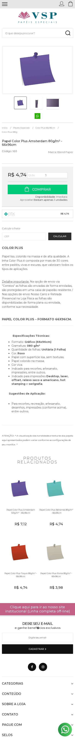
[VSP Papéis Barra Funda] (37, 18)
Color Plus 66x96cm (45, 127)
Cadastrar (37, 649)
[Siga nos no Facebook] (32, 667)
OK (59, 236)
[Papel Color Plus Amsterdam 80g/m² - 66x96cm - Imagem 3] (52, 103)
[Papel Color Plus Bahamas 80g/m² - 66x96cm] (55, 501)
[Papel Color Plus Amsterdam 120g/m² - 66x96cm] (20, 501)
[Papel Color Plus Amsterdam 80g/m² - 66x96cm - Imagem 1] (20, 103)
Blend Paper (65, 152)
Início (5, 127)
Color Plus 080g (9, 132)
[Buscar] (67, 33)
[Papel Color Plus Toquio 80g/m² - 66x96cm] (20, 565)
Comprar (41, 189)
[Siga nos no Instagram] (43, 667)
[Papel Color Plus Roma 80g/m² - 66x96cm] (55, 565)
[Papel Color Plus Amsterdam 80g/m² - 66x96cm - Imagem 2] (36, 103)
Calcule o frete (11, 228)
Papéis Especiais (21, 127)
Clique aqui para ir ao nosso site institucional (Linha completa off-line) (37, 609)
